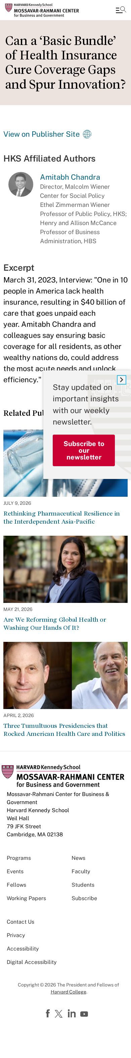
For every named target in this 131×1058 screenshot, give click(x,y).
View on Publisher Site (41, 134)
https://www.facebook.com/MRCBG (49, 1013)
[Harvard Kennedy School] (45, 10)
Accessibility (23, 948)
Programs (19, 858)
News (78, 858)
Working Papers (26, 898)
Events (15, 871)
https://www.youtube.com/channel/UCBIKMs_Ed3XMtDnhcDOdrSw (85, 1014)
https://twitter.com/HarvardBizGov (60, 1014)
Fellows (16, 885)
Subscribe (84, 898)
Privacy (16, 935)
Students (83, 885)
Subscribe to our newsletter (83, 450)
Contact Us (20, 922)
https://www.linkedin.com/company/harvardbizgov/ (73, 1013)
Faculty (81, 871)
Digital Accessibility (32, 962)
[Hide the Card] (121, 379)
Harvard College (68, 992)
